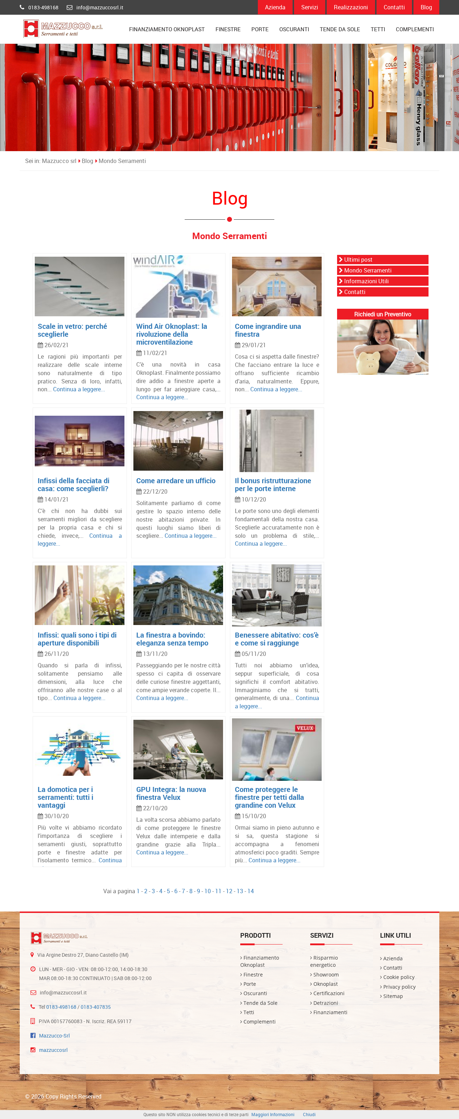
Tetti (378, 29)
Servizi (309, 7)
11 (218, 891)
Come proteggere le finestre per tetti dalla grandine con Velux (269, 797)
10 (207, 891)
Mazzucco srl (59, 161)
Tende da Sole (340, 29)
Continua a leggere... (79, 389)
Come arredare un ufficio (176, 480)
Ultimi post (358, 260)
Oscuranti (294, 29)
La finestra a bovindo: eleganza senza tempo (172, 639)
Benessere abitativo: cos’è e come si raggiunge (277, 639)
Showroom (325, 974)
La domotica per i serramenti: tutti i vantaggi (65, 797)
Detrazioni (325, 1002)
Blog (426, 7)
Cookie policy (398, 977)
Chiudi (309, 1114)
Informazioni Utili (366, 281)
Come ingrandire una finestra (268, 330)
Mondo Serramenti (122, 161)
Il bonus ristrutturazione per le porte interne (273, 484)
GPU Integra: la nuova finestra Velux (171, 793)
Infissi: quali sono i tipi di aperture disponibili (77, 639)
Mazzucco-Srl (54, 1035)
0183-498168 (43, 7)
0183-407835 (96, 1006)
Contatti (394, 7)
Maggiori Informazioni (272, 1114)
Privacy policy (399, 986)
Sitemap (392, 996)
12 (229, 891)
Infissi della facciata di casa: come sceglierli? (73, 484)
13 (240, 891)
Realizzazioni (351, 7)
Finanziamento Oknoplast (167, 29)
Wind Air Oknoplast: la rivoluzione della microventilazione (171, 334)
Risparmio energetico (324, 961)
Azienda (275, 7)
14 (250, 891)
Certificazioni (328, 993)
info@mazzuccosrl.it (99, 7)
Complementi (415, 29)
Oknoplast (325, 983)
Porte (260, 29)
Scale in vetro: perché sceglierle (72, 330)
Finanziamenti (329, 1012)
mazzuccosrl (53, 1049)
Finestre (228, 29)
